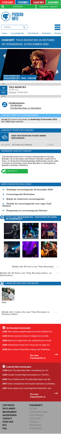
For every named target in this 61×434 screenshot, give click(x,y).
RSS (5, 425)
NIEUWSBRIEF (10, 412)
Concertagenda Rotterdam (18, 194)
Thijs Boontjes (16, 105)
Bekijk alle (33, 266)
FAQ (5, 428)
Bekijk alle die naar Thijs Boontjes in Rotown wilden (25, 313)
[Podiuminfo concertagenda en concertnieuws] (22, 2)
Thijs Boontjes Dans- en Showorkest (25, 108)
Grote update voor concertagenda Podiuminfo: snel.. (27, 388)
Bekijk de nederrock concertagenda (23, 199)
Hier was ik (12, 171)
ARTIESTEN (35, 418)
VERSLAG (34, 422)
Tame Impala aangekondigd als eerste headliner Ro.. (27, 332)
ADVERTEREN (9, 415)
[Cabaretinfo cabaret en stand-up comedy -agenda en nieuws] (38, 2)
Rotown (12, 92)
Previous (3, 64)
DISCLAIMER (9, 408)
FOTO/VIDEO (35, 428)
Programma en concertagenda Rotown (24, 210)
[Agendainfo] (53, 2)
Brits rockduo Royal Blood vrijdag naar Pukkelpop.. (26, 349)
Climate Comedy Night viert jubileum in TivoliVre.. (26, 375)
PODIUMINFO (35, 405)
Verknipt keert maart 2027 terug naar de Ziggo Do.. (26, 345)
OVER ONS (8, 422)
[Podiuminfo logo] (12, 16)
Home (4, 33)
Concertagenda (17, 33)
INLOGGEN (18, 7)
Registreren (43, 7)
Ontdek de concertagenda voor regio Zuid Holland (26, 204)
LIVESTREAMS (36, 415)
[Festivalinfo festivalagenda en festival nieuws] (7, 2)
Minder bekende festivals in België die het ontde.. (25, 336)
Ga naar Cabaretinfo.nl (37, 395)
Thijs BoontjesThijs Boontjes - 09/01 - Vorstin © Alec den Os (20, 78)
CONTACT (7, 418)
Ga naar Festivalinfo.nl (38, 356)
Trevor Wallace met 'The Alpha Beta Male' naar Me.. (26, 379)
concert (8, 40)
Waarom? (54, 7)
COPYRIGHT (9, 405)
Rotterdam (46, 33)
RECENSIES (35, 425)
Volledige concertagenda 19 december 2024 (27, 189)
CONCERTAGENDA (38, 412)
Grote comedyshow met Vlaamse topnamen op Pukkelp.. (29, 384)
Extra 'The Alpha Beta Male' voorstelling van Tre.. (25, 370)
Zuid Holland (33, 33)
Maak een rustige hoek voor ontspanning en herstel (26, 340)
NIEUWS (33, 408)
